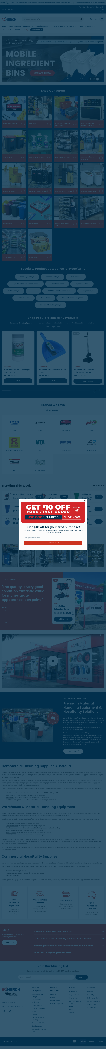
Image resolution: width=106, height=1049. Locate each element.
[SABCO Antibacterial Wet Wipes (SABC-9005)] (18, 347)
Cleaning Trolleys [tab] (44, 323)
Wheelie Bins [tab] (58, 323)
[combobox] (53, 19)
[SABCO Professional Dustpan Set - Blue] (53, 347)
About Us (82, 7)
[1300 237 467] (90, 19)
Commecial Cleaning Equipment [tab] (22, 323)
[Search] (81, 19)
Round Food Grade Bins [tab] (75, 323)
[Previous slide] (95, 390)
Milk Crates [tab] (92, 323)
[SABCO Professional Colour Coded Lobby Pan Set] (88, 347)
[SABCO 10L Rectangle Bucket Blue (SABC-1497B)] (7, 521)
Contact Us (90, 7)
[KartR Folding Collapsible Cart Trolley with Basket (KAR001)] (7, 497)
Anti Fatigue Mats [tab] (53, 327)
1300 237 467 (11, 1002)
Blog (102, 9)
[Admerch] (53, 59)
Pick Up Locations (7, 9)
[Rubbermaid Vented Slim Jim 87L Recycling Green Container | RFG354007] (76, 497)
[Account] (95, 19)
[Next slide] (101, 390)
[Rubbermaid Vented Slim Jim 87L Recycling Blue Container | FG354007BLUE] (7, 509)
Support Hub (100, 7)
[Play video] (53, 660)
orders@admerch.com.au (15, 1006)
